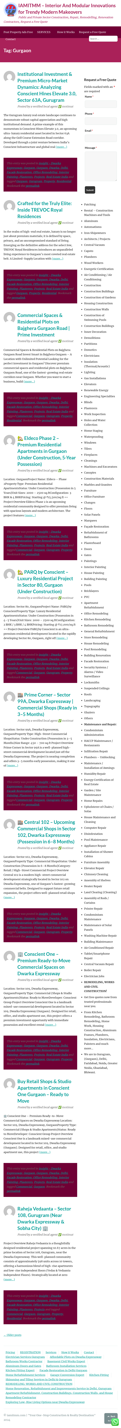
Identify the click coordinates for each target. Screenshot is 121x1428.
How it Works (66, 32)
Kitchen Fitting (99, 1375)
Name (89, 96)
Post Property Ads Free (18, 32)
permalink (32, 186)
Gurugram (35, 181)
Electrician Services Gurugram (25, 1357)
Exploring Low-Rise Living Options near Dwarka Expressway (45, 1402)
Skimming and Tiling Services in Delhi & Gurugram (39, 1379)
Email (89, 130)
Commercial (24, 416)
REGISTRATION (30, 1352)
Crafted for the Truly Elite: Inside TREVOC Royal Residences (44, 209)
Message (91, 147)
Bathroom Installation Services (66, 1366)
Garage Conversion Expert (67, 1375)
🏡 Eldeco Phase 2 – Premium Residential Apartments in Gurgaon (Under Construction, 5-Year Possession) (46, 451)
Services (51, 1352)
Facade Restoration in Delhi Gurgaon (63, 1370)
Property (49, 181)
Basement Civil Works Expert (66, 1361)
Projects (39, 177)
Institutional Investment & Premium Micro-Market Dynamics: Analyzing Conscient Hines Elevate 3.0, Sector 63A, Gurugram (46, 87)
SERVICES (43, 32)
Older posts (12, 1335)
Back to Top (111, 1418)
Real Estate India (57, 177)
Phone (89, 113)
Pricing (10, 1352)
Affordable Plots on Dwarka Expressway (76, 1357)
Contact (11, 39)
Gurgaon (21, 181)
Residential (63, 181)
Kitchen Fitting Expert (20, 1370)
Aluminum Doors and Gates (23, 1366)
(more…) (61, 147)
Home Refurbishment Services (25, 1375)
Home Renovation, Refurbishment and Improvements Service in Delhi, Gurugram (59, 1388)
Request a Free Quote (92, 32)
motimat (67, 106)
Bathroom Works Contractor (24, 1361)
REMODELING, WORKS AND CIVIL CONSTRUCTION (39, 1384)
